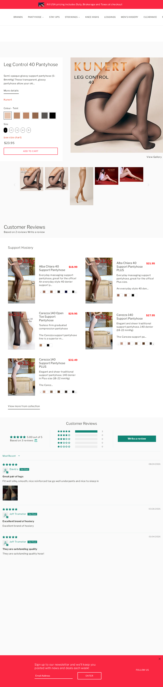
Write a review (36, 232)
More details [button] (11, 90)
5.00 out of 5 (35, 437)
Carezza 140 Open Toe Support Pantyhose (51, 316)
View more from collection (24, 406)
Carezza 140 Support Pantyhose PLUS (52, 363)
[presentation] (76, 292)
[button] (64, 431)
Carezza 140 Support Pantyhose (130, 316)
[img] (10, 464)
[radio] (8, 116)
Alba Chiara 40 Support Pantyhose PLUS (130, 266)
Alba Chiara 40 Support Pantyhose (52, 268)
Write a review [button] (137, 438)
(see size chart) (13, 137)
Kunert (8, 99)
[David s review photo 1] (10, 493)
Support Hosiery (20, 248)
